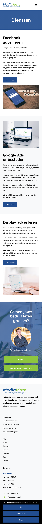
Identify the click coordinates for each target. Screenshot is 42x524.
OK (21, 507)
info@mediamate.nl (14, 497)
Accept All (21, 513)
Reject (21, 520)
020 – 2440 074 (12, 493)
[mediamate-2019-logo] (11, 4)
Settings (35, 502)
